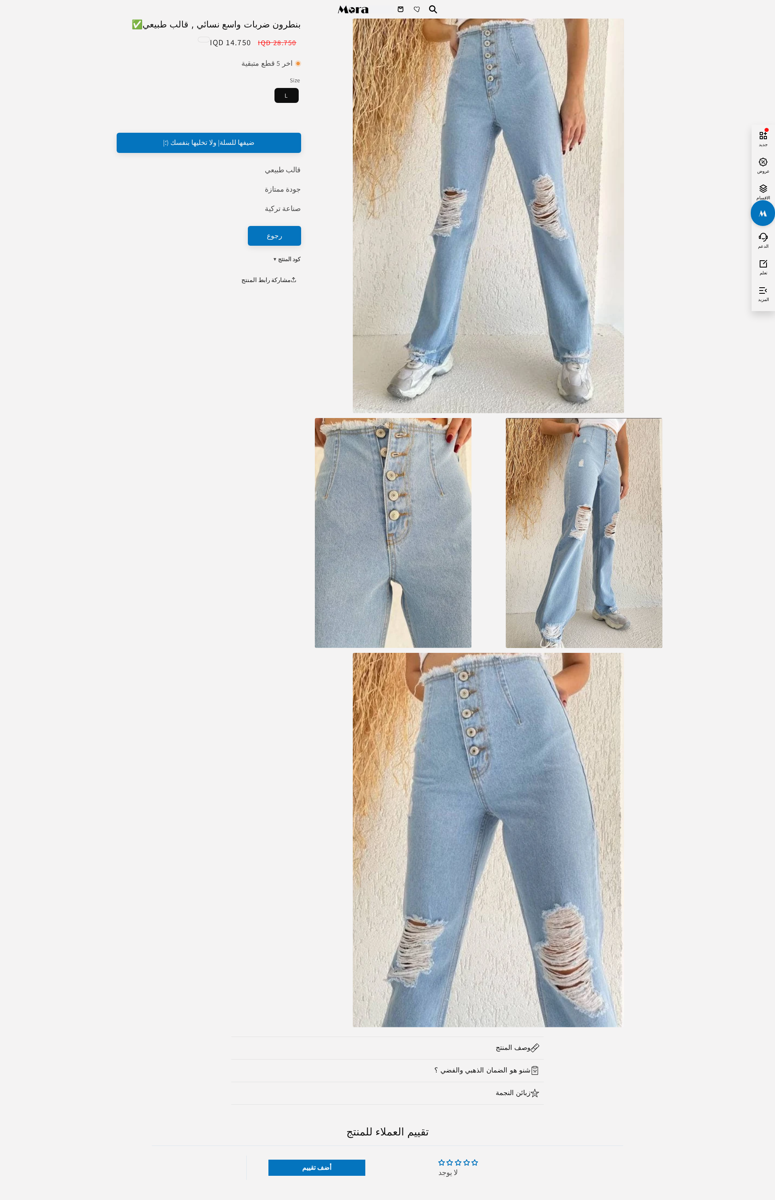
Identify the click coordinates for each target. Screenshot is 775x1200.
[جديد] (763, 134)
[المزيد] (763, 289)
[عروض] (763, 161)
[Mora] (366, 9)
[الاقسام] (763, 187)
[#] (763, 213)
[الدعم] (763, 236)
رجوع (274, 235)
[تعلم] (763, 262)
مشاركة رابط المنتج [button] (266, 280)
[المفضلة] (418, 9)
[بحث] (433, 9)
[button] (387, 1048)
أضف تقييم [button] (316, 1167)
